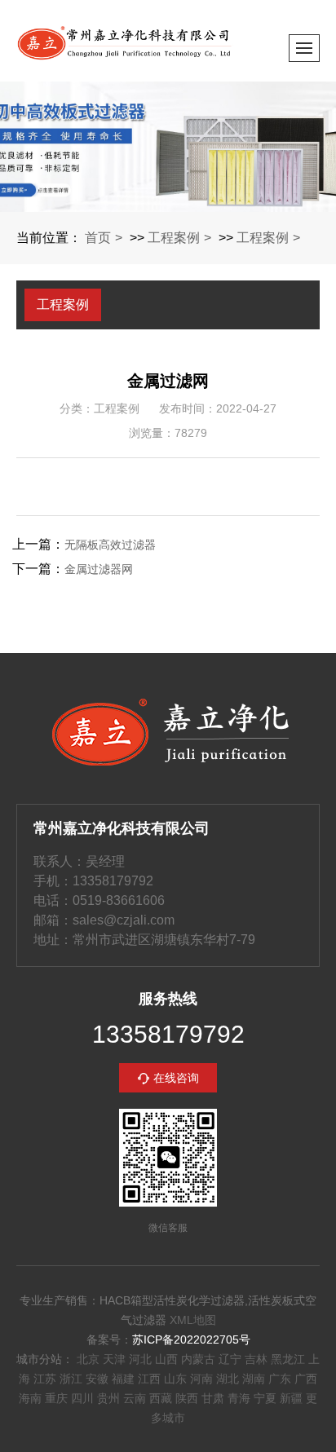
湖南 (253, 1378)
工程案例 (174, 238)
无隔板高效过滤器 (110, 544)
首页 (98, 238)
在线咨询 (176, 1077)
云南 (134, 1398)
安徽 (97, 1378)
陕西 (186, 1398)
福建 (123, 1378)
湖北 (227, 1378)
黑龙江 (288, 1359)
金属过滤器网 (98, 569)
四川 (82, 1398)
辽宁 (230, 1359)
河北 (140, 1359)
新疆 (291, 1398)
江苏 (44, 1378)
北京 (88, 1359)
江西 (149, 1378)
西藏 (160, 1398)
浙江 (71, 1378)
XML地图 (193, 1319)
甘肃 (212, 1398)
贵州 (108, 1398)
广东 (279, 1378)
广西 (305, 1378)
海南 (30, 1398)
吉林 (256, 1359)
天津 (114, 1359)
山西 (166, 1359)
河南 (201, 1378)
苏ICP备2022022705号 (191, 1339)
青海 (239, 1398)
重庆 (56, 1398)
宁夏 (265, 1398)
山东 (175, 1378)
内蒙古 (198, 1359)
